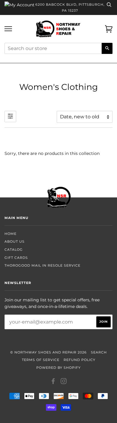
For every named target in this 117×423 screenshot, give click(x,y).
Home (10, 234)
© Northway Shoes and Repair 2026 (48, 352)
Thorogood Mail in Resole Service (42, 265)
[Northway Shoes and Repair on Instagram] (64, 382)
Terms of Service (40, 360)
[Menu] (8, 29)
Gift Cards (16, 258)
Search (99, 352)
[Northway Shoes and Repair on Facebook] (53, 382)
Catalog (13, 249)
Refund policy (79, 360)
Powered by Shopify (58, 367)
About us (14, 241)
